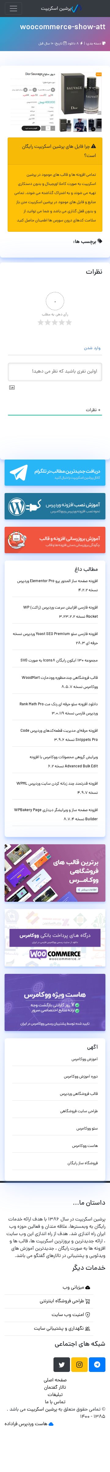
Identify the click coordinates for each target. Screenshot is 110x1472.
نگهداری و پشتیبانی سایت (59, 1328)
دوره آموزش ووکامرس (81, 1077)
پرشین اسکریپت (56, 8)
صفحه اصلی (55, 1380)
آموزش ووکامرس (85, 1059)
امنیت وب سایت (68, 1315)
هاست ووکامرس (85, 1146)
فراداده (11, 1424)
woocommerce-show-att (62, 28)
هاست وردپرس (33, 1424)
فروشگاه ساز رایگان (83, 1163)
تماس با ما (55, 1402)
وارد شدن (93, 348)
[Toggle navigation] (13, 8)
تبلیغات (55, 1395)
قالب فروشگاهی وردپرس (79, 1094)
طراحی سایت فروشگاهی (79, 1111)
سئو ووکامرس (87, 1129)
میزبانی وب (74, 1287)
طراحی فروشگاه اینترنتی (62, 1301)
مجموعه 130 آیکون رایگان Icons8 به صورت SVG (59, 661)
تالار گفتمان (55, 1387)
